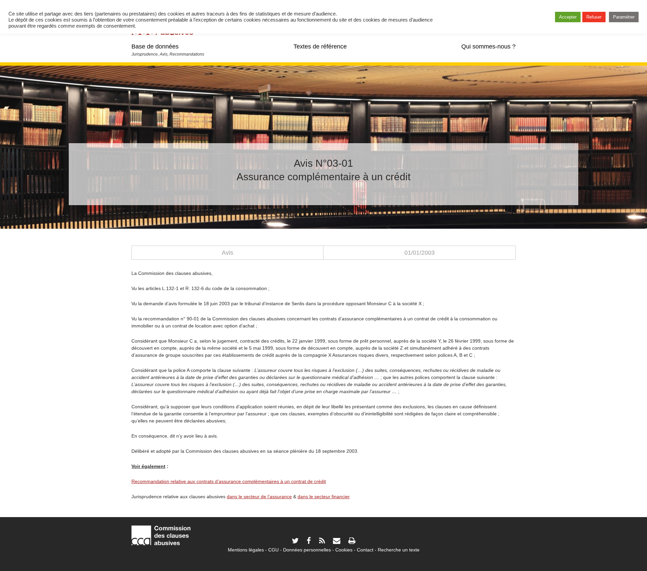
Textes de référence (320, 46)
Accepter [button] (568, 17)
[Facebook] (309, 541)
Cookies (343, 549)
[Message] (336, 541)
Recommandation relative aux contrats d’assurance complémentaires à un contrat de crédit (228, 481)
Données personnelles (307, 549)
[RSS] (322, 541)
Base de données (155, 46)
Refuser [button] (594, 17)
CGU (273, 549)
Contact (365, 549)
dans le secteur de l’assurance (259, 496)
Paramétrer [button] (624, 17)
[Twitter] (295, 541)
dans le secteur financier (324, 496)
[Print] (351, 541)
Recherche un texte (399, 549)
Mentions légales (246, 549)
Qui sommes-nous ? (488, 46)
